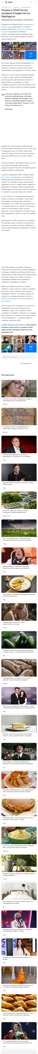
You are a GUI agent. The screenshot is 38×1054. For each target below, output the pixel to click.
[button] (7, 46)
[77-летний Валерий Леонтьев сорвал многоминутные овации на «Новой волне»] (19, 1035)
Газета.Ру (16, 7)
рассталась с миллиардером (11, 177)
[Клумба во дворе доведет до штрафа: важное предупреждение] (19, 868)
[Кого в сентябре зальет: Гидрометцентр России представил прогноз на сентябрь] (19, 532)
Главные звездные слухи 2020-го (13, 325)
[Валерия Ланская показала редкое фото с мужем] (19, 951)
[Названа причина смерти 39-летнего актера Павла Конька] (19, 477)
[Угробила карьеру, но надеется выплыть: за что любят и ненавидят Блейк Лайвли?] (19, 979)
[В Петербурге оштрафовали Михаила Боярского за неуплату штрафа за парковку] (19, 756)
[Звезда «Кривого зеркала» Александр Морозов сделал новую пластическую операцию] (19, 560)
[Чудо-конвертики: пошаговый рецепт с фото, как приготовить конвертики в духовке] (19, 1007)
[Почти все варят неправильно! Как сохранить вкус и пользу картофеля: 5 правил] (19, 840)
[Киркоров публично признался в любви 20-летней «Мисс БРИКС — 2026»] (19, 923)
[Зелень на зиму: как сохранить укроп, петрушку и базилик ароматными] (19, 505)
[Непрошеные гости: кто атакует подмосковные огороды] (19, 616)
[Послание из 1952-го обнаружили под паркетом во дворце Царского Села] (19, 421)
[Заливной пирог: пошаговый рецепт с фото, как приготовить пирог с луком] (19, 812)
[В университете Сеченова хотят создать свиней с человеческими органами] (19, 672)
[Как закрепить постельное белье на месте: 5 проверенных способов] (19, 896)
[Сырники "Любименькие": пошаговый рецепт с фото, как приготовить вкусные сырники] (19, 784)
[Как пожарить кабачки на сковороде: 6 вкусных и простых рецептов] (19, 588)
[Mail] (6, 2)
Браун (33, 204)
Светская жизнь (25, 7)
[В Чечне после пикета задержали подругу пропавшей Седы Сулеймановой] (19, 393)
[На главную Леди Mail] (9, 2)
